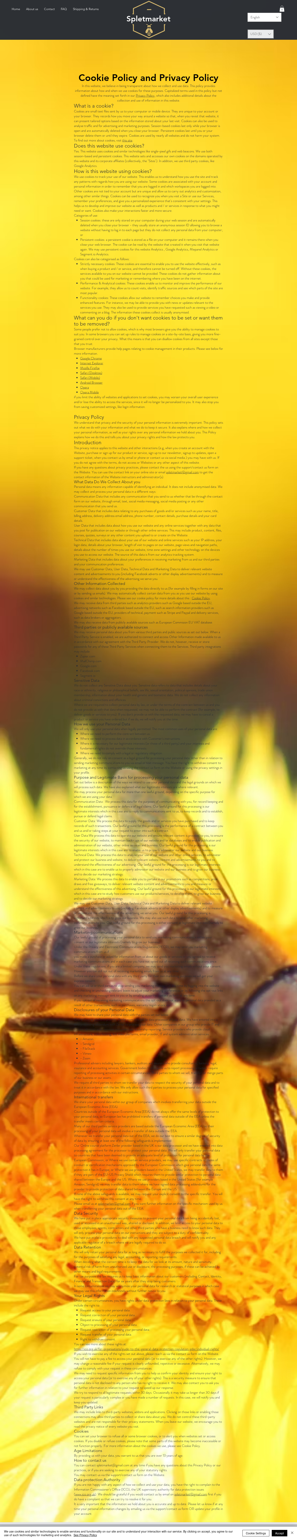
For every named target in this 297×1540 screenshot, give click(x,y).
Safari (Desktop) (91, 372)
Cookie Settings (256, 1533)
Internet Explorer (91, 363)
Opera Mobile (89, 392)
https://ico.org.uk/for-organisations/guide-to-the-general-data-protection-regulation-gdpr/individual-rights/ (146, 1348)
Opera (84, 387)
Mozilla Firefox (90, 368)
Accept (279, 1533)
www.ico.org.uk (85, 1494)
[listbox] (261, 34)
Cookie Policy (201, 598)
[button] (281, 9)
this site (127, 140)
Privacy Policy (145, 95)
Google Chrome (91, 358)
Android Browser (91, 382)
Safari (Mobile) (90, 377)
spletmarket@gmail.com (182, 472)
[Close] (292, 1533)
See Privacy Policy (85, 1535)
